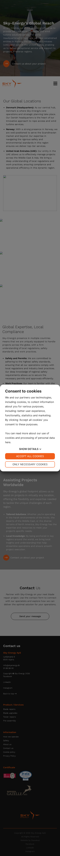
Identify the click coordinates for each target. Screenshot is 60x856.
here (7, 442)
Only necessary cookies (30, 464)
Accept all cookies (30, 456)
